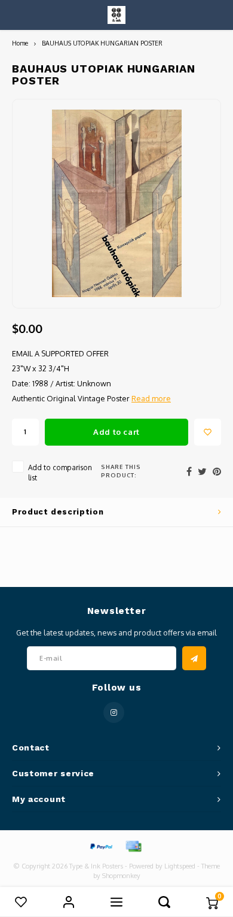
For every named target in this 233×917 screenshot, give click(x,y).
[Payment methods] (100, 846)
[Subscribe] (194, 658)
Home (20, 43)
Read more (151, 398)
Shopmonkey (121, 875)
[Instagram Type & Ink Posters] (113, 712)
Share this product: (121, 471)
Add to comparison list (60, 472)
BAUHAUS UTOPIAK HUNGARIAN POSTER (102, 43)
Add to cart (116, 432)
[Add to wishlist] (207, 432)
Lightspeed (179, 866)
